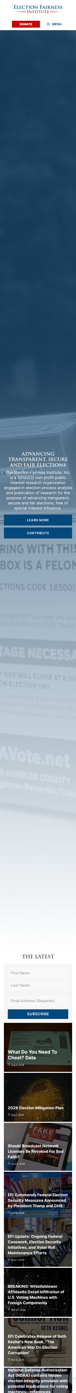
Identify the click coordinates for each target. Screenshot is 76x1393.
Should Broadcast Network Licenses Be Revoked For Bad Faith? (36, 1151)
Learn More (38, 520)
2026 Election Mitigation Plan (36, 1108)
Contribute (38, 533)
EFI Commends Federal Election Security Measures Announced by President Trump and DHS (38, 1200)
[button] (26, 24)
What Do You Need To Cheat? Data (32, 1054)
